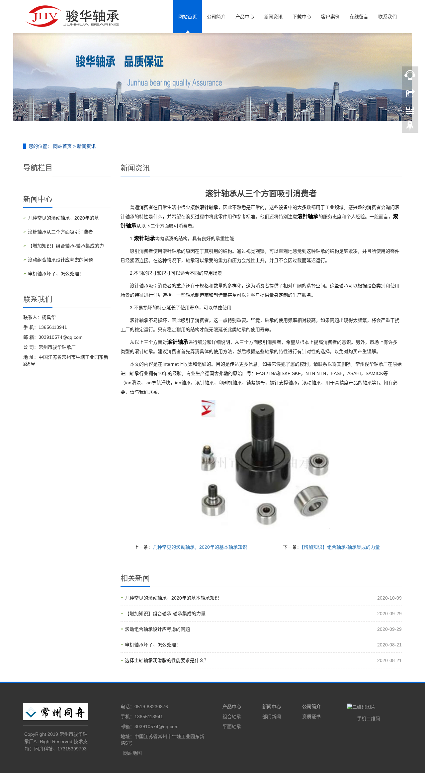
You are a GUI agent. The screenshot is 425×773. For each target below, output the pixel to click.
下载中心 (302, 16)
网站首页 (187, 16)
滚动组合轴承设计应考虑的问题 (157, 629)
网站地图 (132, 753)
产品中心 (244, 16)
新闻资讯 (273, 16)
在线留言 (359, 16)
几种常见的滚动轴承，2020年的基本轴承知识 (200, 547)
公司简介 (216, 16)
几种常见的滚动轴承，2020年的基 (63, 218)
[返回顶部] (410, 127)
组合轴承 (231, 716)
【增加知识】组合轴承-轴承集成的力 (66, 245)
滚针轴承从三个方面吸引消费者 (60, 232)
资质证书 (311, 716)
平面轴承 (231, 726)
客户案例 (330, 16)
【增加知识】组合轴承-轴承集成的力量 (340, 547)
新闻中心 (271, 706)
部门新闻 (271, 716)
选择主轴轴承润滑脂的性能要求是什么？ (167, 660)
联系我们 (387, 16)
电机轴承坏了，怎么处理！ (153, 644)
